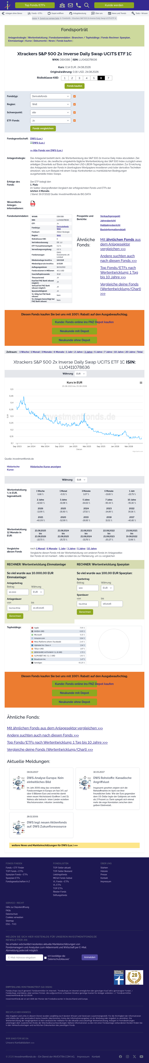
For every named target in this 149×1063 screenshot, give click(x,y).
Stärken (104, 868)
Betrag (10, 586)
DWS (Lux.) (36, 138)
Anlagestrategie (17, 37)
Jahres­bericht (108, 220)
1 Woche (24, 352)
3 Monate (46, 352)
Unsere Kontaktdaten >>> (20, 1042)
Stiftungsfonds (60, 895)
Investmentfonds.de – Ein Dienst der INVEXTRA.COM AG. (45, 1056)
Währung (36, 586)
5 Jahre (98, 352)
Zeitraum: (11, 352)
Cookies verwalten (14, 917)
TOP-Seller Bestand (62, 871)
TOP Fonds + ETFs (14, 871)
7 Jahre (108, 352)
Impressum (106, 881)
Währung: (68, 373)
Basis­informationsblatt (113, 229)
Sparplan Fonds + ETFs (17, 874)
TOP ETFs (58, 888)
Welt (59, 235)
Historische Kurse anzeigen (45, 466)
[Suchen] (87, 5)
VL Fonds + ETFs (61, 881)
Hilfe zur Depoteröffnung (17, 907)
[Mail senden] (70, 5)
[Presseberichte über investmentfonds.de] (119, 977)
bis (32, 602)
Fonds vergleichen (43, 128)
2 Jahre (78, 352)
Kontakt (104, 878)
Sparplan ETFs (13, 878)
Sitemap (10, 921)
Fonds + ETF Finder (15, 868)
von (9, 602)
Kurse (28, 40)
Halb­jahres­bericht (110, 225)
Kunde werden (114, 5)
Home (34, 18)
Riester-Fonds (59, 892)
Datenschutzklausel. (58, 959)
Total (140, 352)
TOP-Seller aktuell (62, 868)
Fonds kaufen (64, 40)
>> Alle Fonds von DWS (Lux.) (46, 150)
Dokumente (40, 40)
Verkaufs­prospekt (110, 216)
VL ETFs (57, 885)
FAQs (8, 910)
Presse (104, 874)
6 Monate (59, 352)
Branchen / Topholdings (86, 37)
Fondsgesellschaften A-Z (18, 881)
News (52, 40)
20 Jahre (130, 352)
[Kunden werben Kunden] (62, 5)
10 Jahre (119, 352)
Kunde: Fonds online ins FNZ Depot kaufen (84, 322)
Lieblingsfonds (60, 874)
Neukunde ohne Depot (74, 340)
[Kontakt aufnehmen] (78, 5)
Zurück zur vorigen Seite (49, 18)
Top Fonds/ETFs (35, 5)
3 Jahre (88, 352)
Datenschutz (12, 914)
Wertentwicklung (37, 37)
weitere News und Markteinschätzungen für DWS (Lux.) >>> (45, 845)
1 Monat (35, 352)
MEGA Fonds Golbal (62, 878)
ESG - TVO (11, 924)
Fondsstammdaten (59, 37)
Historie (104, 871)
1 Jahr (69, 352)
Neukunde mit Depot (74, 331)
